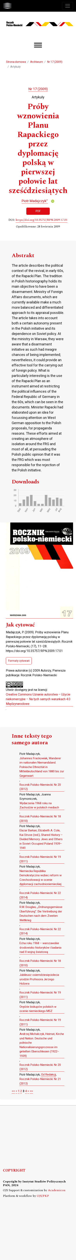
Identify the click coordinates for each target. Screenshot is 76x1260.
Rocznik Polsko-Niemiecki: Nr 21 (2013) (40, 1081)
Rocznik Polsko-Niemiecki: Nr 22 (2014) (40, 895)
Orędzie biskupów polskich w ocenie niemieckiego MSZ (37, 1009)
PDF (38, 211)
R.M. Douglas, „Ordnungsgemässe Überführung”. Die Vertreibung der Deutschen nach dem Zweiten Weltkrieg (40, 913)
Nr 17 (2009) (54, 61)
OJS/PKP (43, 1196)
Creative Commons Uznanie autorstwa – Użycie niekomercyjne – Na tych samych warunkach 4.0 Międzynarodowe (38, 699)
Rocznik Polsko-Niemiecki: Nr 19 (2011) (40, 859)
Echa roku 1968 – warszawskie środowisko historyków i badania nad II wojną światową (40, 947)
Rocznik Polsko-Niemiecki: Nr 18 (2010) (40, 819)
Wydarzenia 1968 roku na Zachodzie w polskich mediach (39, 805)
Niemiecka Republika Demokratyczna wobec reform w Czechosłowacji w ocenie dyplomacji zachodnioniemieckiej (40, 877)
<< (13, 1091)
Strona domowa (16, 61)
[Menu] (38, 45)
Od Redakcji (48, 1074)
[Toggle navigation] (67, 6)
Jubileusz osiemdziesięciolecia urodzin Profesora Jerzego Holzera (39, 979)
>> (31, 1091)
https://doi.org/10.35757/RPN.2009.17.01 (41, 220)
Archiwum (36, 61)
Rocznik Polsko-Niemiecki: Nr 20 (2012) (40, 787)
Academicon (56, 1190)
